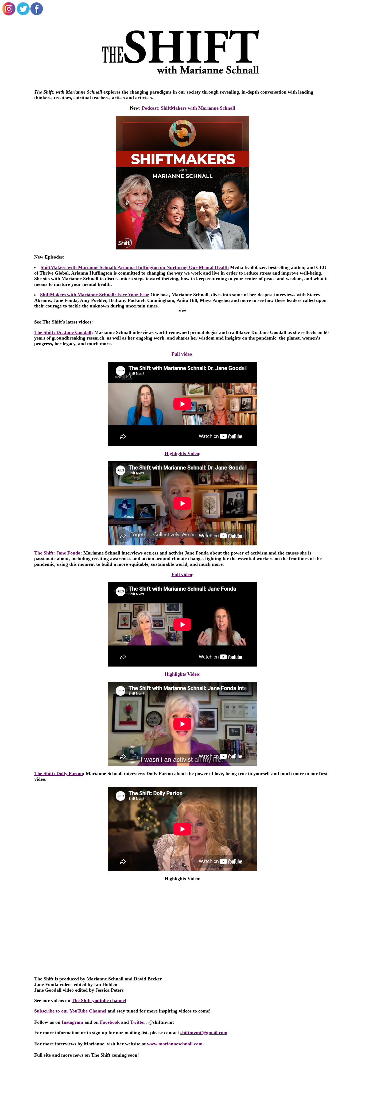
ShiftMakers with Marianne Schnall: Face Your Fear (94, 294)
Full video (182, 354)
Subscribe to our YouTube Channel (70, 1011)
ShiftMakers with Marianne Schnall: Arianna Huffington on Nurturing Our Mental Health (135, 267)
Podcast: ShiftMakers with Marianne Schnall (188, 108)
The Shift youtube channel (99, 1000)
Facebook (110, 1022)
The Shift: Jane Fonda (57, 553)
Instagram (72, 1022)
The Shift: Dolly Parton (58, 773)
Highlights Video (182, 453)
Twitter (137, 1022)
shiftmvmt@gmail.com (203, 1032)
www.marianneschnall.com (175, 1043)
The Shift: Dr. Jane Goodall (62, 332)
